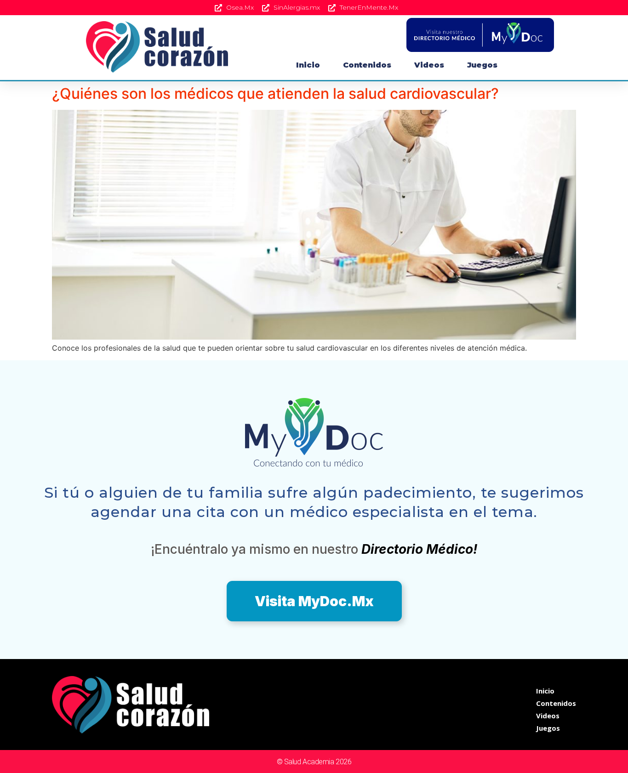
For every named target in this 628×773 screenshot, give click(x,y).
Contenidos (367, 65)
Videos (429, 65)
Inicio (308, 65)
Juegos (482, 65)
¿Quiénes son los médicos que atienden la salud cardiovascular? (275, 93)
